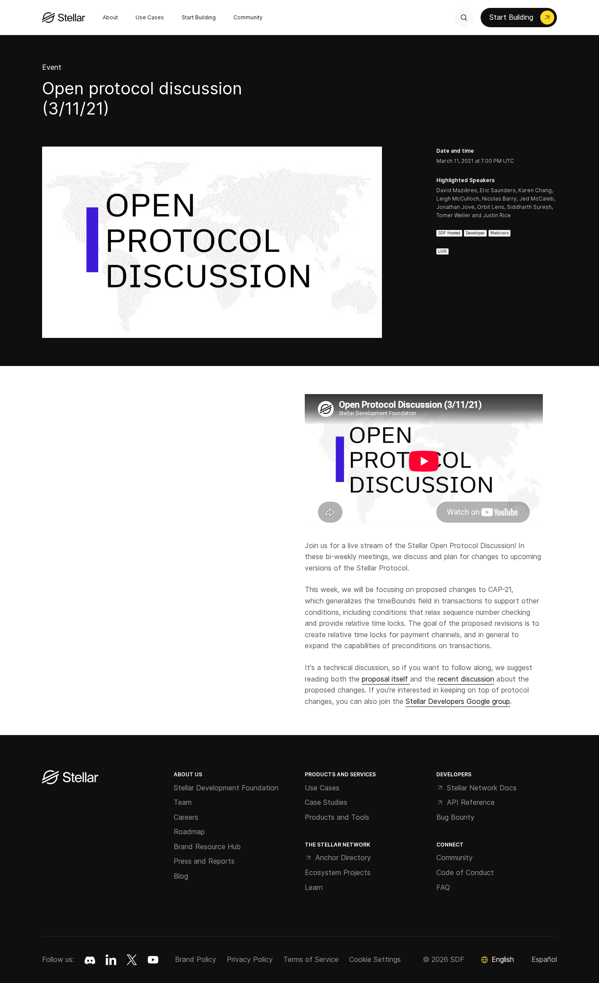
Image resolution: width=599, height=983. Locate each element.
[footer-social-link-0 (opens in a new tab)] (90, 959)
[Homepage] (70, 778)
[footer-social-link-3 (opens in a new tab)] (153, 959)
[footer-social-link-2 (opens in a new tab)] (132, 959)
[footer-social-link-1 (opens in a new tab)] (111, 959)
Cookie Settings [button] (375, 959)
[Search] (464, 17)
